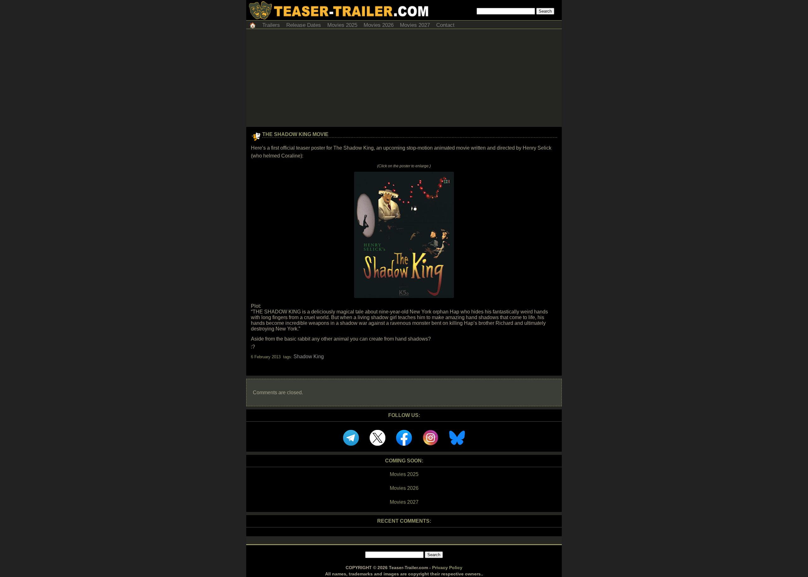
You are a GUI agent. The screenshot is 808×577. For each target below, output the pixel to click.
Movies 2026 (379, 25)
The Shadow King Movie (295, 134)
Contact (445, 25)
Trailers (271, 25)
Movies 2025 (342, 25)
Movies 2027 (415, 25)
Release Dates (303, 25)
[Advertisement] (404, 79)
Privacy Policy (447, 567)
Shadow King (309, 356)
